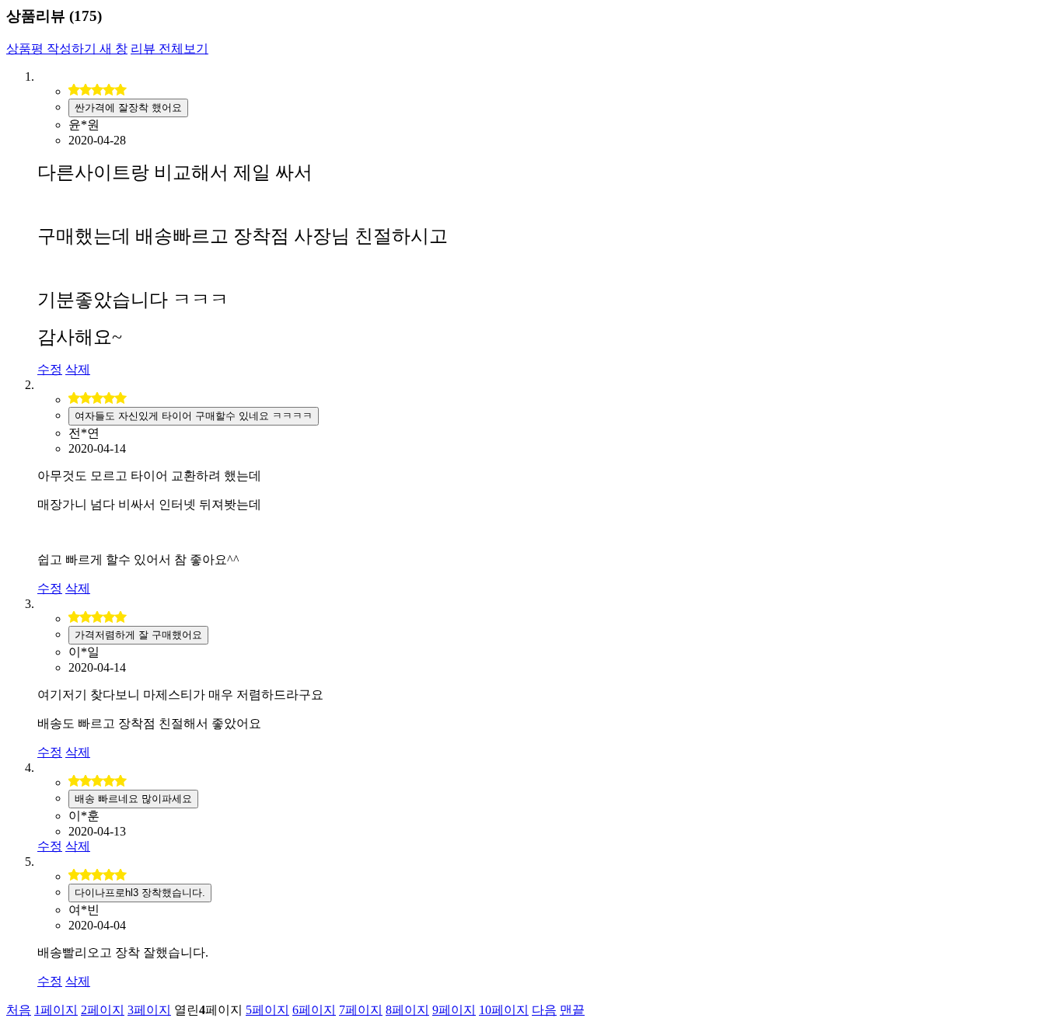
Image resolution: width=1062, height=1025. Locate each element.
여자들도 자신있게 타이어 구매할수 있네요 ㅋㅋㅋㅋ (194, 416)
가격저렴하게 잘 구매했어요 (138, 635)
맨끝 (572, 1009)
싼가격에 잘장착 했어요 (128, 107)
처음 (18, 1009)
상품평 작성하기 (67, 48)
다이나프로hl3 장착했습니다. (140, 892)
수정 (49, 369)
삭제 (77, 369)
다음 (544, 1009)
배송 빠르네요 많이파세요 (133, 798)
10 (504, 1009)
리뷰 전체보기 (169, 48)
